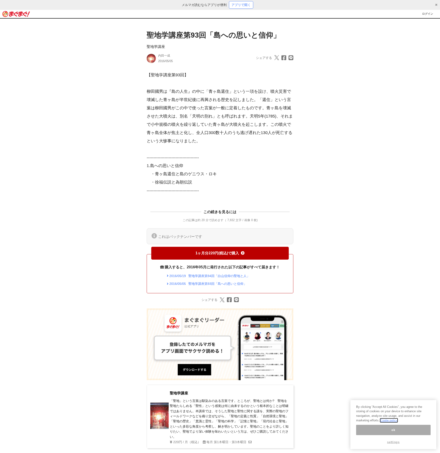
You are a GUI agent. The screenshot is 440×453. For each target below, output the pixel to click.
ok (393, 430)
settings (393, 442)
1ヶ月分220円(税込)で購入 (217, 253)
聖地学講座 (156, 47)
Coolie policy (388, 420)
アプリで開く (241, 5)
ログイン (427, 13)
